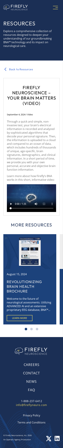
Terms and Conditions (31, 422)
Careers (31, 364)
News (31, 381)
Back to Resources (21, 69)
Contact (31, 373)
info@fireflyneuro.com (31, 405)
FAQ (31, 389)
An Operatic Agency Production (17, 439)
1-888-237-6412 (31, 401)
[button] (26, 329)
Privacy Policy (31, 415)
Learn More (19, 318)
